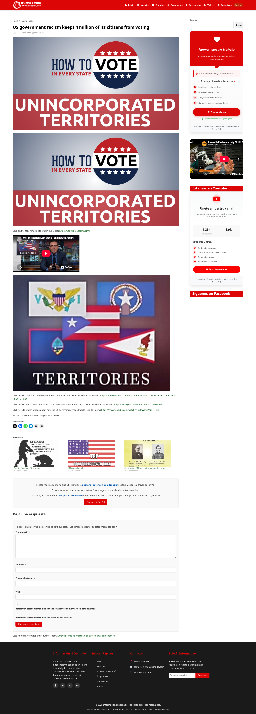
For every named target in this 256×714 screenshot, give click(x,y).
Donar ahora (218, 112)
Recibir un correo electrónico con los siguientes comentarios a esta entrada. (55, 608)
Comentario (22, 532)
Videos (210, 5)
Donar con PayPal (96, 502)
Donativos (226, 5)
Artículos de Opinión (107, 671)
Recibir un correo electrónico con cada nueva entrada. (44, 617)
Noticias (145, 5)
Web (17, 591)
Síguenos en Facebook (211, 293)
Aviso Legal (140, 709)
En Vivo (238, 5)
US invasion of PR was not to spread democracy (145, 468)
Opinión (160, 5)
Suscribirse (202, 675)
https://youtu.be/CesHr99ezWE (75, 230)
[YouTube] (77, 685)
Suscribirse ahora (217, 269)
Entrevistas (195, 5)
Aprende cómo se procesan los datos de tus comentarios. (86, 635)
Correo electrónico (26, 578)
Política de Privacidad (98, 709)
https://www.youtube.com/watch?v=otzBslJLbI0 (138, 404)
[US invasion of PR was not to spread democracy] (150, 453)
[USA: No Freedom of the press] (39, 453)
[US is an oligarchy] (94, 453)
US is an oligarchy (76, 468)
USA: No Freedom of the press (26, 468)
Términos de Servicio (121, 709)
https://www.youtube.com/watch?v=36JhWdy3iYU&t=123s (130, 409)
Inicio (131, 5)
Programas (177, 5)
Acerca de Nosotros (159, 709)
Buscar (193, 20)
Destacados (27, 20)
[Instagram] (70, 685)
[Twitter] (62, 685)
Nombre (20, 564)
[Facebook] (55, 685)
